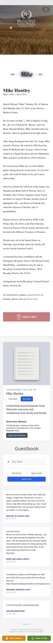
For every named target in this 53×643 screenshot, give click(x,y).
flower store (32, 298)
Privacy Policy (19, 632)
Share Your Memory (16, 435)
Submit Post (26, 479)
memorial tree (34, 294)
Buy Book (27, 399)
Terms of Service (33, 632)
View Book (12, 399)
